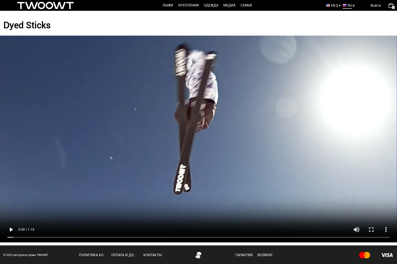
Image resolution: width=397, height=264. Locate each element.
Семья (246, 5)
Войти (376, 5)
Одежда (211, 5)
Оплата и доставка (124, 255)
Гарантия (243, 255)
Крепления (188, 5)
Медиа (229, 5)
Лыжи (167, 5)
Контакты (152, 255)
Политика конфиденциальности (92, 255)
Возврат (265, 255)
